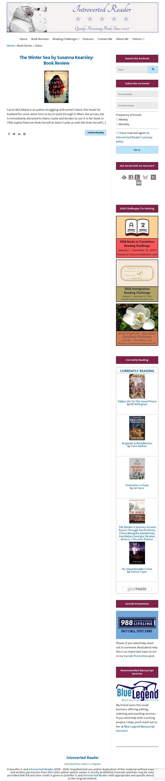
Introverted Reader (83, 758)
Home (23, 39)
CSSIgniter (96, 764)
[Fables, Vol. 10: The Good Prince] (137, 386)
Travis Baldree (139, 446)
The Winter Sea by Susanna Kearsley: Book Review (56, 60)
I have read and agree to (134, 137)
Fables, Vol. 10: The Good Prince (137, 401)
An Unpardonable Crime (137, 569)
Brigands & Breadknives (137, 443)
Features (88, 39)
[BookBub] (138, 182)
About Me (122, 39)
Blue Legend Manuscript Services (135, 728)
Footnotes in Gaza (137, 485)
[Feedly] (124, 177)
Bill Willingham (138, 404)
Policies (137, 39)
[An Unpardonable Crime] (137, 552)
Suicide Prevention (136, 656)
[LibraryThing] (137, 177)
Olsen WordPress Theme (76, 764)
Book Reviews (40, 39)
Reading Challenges (65, 39)
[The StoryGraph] (131, 177)
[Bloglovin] (153, 177)
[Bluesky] (145, 177)
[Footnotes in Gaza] (137, 468)
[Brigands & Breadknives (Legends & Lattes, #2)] (137, 427)
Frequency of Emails (128, 115)
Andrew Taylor (139, 572)
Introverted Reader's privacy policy (134, 139)
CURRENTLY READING (137, 371)
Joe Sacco (138, 488)
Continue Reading (95, 132)
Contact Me (105, 39)
